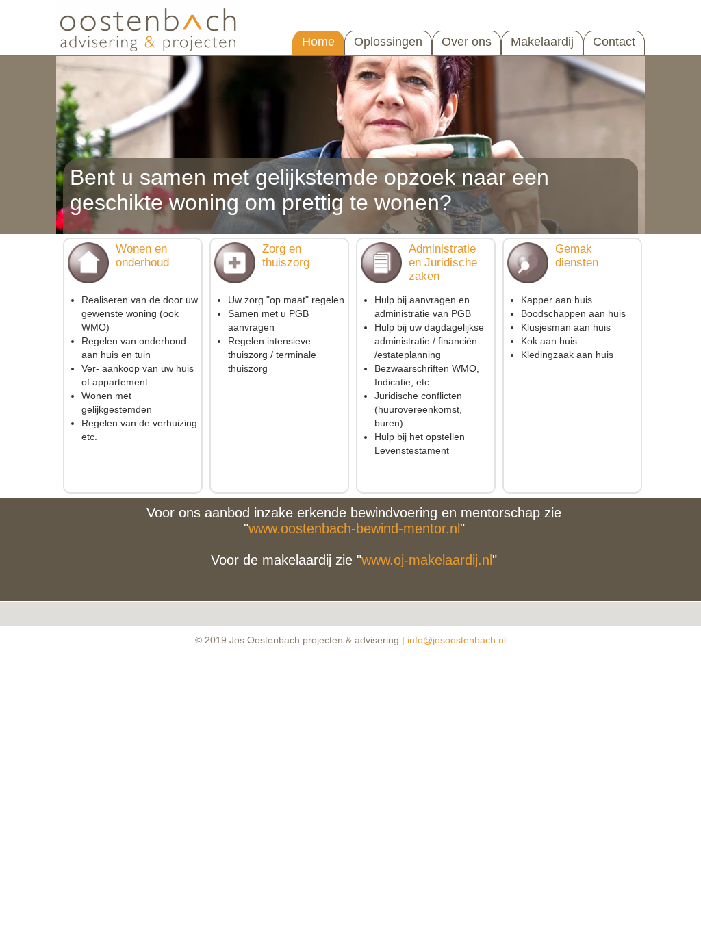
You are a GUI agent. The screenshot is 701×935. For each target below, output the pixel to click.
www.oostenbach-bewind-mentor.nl (354, 528)
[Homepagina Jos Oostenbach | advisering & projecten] (153, 51)
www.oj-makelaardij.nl (426, 559)
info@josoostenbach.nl (456, 640)
